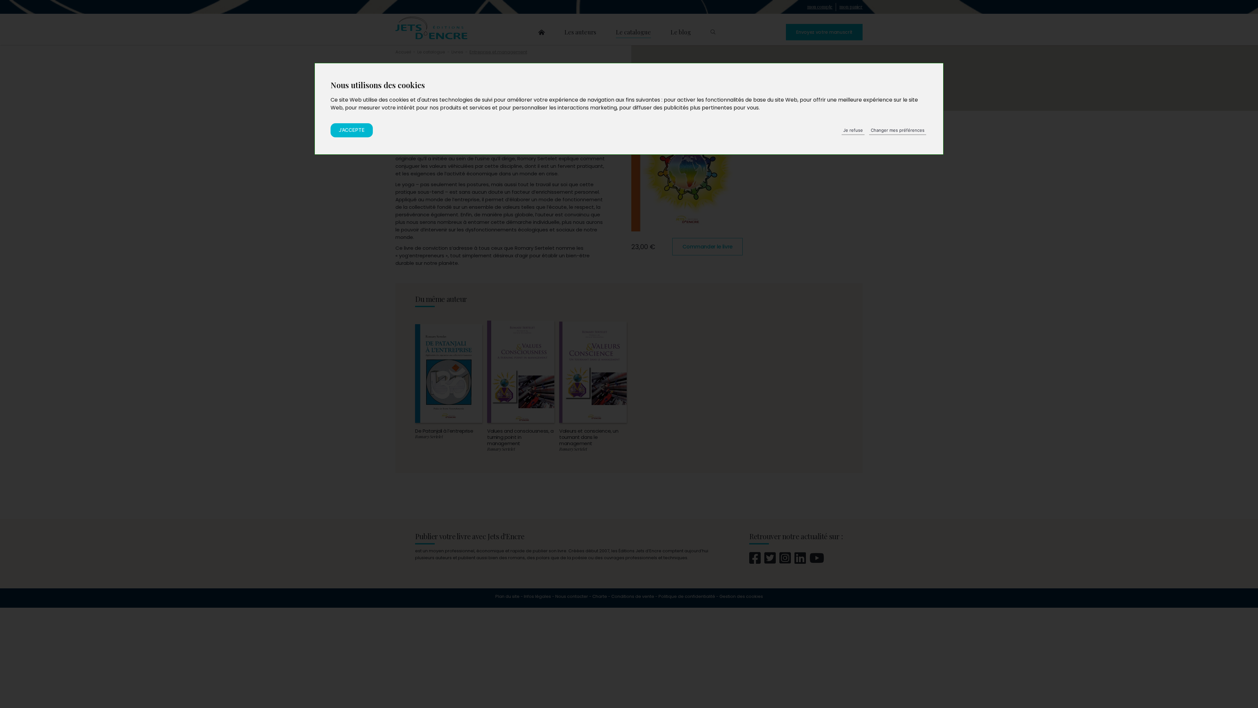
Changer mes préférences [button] (897, 130)
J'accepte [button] (352, 130)
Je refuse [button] (853, 130)
